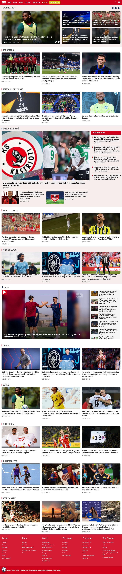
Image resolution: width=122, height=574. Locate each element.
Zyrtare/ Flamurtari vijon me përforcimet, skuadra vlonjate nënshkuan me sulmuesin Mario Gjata (32, 196)
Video (15, 2)
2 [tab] (4, 42)
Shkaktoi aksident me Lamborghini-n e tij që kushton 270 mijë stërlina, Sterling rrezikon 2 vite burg (107, 177)
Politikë (4, 542)
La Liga (6, 345)
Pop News (28, 2)
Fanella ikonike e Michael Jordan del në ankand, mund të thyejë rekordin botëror (20, 527)
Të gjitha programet (88, 555)
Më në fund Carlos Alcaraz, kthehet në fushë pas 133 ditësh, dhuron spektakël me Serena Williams (20, 490)
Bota (24, 538)
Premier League (10, 249)
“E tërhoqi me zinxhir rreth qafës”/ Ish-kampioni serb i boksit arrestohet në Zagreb (60, 490)
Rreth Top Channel (108, 542)
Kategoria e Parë (11, 128)
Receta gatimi (66, 555)
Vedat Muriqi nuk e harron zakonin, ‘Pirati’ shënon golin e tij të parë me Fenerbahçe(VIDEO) (101, 239)
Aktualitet (5, 547)
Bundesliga (8, 423)
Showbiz (65, 542)
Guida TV (85, 558)
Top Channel (108, 538)
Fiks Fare (85, 550)
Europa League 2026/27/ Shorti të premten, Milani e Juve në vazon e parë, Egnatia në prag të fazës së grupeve (21, 119)
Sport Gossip (9, 498)
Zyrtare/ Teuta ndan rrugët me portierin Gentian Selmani (100, 118)
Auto (23, 553)
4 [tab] (7, 42)
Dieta (64, 553)
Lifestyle (65, 545)
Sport (20, 2)
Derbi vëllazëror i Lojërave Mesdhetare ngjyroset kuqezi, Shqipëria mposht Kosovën (60, 239)
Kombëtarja (8, 50)
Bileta (104, 545)
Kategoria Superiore (13, 89)
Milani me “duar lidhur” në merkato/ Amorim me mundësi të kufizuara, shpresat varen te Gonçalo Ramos (100, 414)
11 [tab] (16, 42)
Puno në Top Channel (109, 550)
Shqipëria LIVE (87, 547)
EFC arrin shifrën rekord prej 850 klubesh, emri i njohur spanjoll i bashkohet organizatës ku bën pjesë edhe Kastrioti (44, 185)
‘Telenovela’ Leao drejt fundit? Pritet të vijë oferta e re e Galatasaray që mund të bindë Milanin (21, 413)
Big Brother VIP (87, 542)
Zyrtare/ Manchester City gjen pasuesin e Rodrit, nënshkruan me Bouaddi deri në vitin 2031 (20, 277)
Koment (24, 545)
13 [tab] (19, 42)
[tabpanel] (31, 27)
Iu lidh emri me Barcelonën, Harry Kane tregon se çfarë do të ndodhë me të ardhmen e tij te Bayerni (61, 453)
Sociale (4, 553)
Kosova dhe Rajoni (27, 547)
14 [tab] (20, 42)
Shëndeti (65, 550)
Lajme (9, 2)
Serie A (6, 384)
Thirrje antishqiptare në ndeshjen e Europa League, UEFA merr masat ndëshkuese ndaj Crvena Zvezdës (18, 240)
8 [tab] (12, 42)
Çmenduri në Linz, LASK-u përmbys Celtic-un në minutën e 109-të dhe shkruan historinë (106, 169)
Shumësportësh (10, 461)
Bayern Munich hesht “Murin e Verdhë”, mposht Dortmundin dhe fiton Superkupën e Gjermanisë (100, 453)
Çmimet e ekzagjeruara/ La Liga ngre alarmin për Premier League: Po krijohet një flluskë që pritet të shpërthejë (61, 278)
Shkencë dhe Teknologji (29, 550)
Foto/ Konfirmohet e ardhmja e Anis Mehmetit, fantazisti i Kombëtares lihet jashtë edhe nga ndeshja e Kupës (59, 80)
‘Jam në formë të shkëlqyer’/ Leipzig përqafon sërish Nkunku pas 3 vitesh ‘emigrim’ (19, 453)
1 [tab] (3, 42)
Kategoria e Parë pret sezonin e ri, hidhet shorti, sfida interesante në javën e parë (77, 195)
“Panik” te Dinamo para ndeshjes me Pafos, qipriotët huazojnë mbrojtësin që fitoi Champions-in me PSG (61, 119)
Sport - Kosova (10, 210)
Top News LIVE (55, 2)
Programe (36, 2)
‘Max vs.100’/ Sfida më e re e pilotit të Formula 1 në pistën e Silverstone (100, 490)
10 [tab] (15, 42)
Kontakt (105, 547)
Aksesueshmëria (108, 557)
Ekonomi (4, 550)
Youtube (45, 2)
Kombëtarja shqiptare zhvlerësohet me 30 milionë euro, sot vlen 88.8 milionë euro (21, 79)
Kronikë (4, 545)
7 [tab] (11, 42)
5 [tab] (8, 42)
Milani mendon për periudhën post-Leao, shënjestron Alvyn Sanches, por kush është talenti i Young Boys (61, 414)
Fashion (64, 547)
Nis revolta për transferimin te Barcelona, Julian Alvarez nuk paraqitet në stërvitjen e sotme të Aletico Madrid (106, 160)
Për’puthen (86, 545)
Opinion (24, 542)
